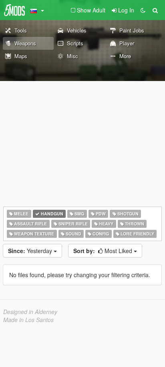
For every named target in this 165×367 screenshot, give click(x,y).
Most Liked (103, 251)
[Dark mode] (143, 10)
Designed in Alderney (30, 312)
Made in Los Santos (28, 320)
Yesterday (31, 251)
